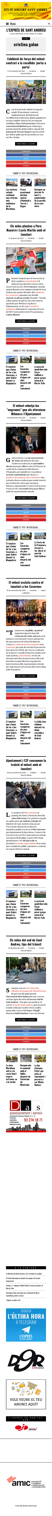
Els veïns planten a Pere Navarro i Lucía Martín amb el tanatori (26, 230)
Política (33, 773)
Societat (32, 71)
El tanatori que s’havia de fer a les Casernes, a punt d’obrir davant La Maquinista (11, 375)
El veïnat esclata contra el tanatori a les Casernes (26, 584)
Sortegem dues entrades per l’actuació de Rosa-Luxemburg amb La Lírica (23, 1294)
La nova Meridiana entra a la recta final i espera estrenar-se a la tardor (11, 1074)
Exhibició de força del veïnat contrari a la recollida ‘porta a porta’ (26, 62)
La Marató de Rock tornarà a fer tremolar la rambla (24, 1273)
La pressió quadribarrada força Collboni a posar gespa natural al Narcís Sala (40, 375)
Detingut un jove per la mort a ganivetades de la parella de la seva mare (39, 198)
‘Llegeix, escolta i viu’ (13, 1300)
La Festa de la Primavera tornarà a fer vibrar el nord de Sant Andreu (40, 549)
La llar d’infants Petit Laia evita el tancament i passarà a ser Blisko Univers (39, 1075)
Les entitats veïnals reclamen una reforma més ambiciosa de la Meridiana (11, 199)
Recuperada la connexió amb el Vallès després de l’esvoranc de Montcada (25, 1075)
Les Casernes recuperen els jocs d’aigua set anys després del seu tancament (25, 377)
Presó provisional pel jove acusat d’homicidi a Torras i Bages (25, 198)
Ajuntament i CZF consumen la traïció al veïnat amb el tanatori (26, 764)
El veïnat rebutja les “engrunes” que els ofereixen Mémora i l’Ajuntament (26, 409)
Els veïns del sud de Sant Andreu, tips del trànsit (26, 942)
